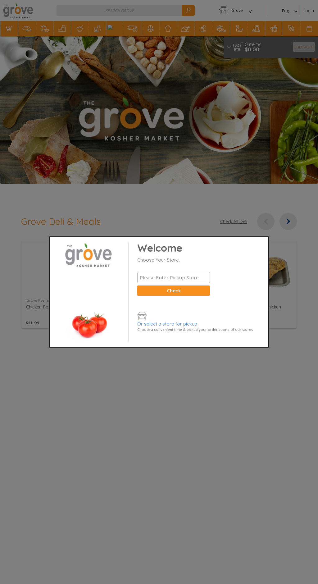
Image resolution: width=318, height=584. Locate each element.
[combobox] (173, 277)
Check (174, 291)
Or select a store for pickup (167, 324)
